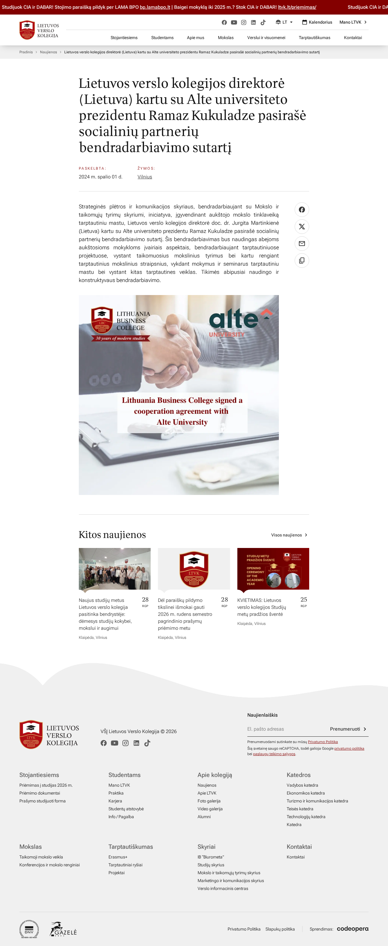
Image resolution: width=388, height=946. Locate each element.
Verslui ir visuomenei (266, 37)
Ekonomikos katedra (306, 793)
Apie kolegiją (215, 774)
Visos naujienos (286, 535)
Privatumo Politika (323, 742)
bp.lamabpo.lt (153, 7)
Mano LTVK (350, 22)
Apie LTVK (207, 793)
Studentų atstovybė (126, 808)
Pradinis (26, 52)
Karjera (115, 800)
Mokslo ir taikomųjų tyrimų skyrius (229, 872)
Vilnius (145, 177)
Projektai (117, 872)
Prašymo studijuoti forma (42, 800)
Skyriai (207, 846)
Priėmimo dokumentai (39, 793)
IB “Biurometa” (211, 857)
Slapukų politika (280, 929)
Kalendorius (320, 22)
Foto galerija (209, 800)
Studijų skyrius (211, 864)
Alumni (204, 816)
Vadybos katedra (302, 785)
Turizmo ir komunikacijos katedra (317, 800)
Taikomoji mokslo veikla (41, 857)
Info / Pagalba (121, 816)
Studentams (162, 37)
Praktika (116, 793)
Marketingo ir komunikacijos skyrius (231, 880)
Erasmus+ (118, 857)
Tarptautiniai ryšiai (125, 864)
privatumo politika (349, 748)
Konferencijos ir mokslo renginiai (49, 864)
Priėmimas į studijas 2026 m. (46, 785)
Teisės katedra (300, 808)
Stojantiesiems (124, 37)
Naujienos (48, 52)
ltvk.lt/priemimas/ (295, 7)
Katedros (299, 774)
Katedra (294, 824)
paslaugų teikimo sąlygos (274, 754)
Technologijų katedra (306, 816)
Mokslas (226, 37)
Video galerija (210, 808)
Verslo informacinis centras (223, 888)
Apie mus (195, 37)
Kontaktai (353, 37)
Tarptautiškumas (314, 37)
